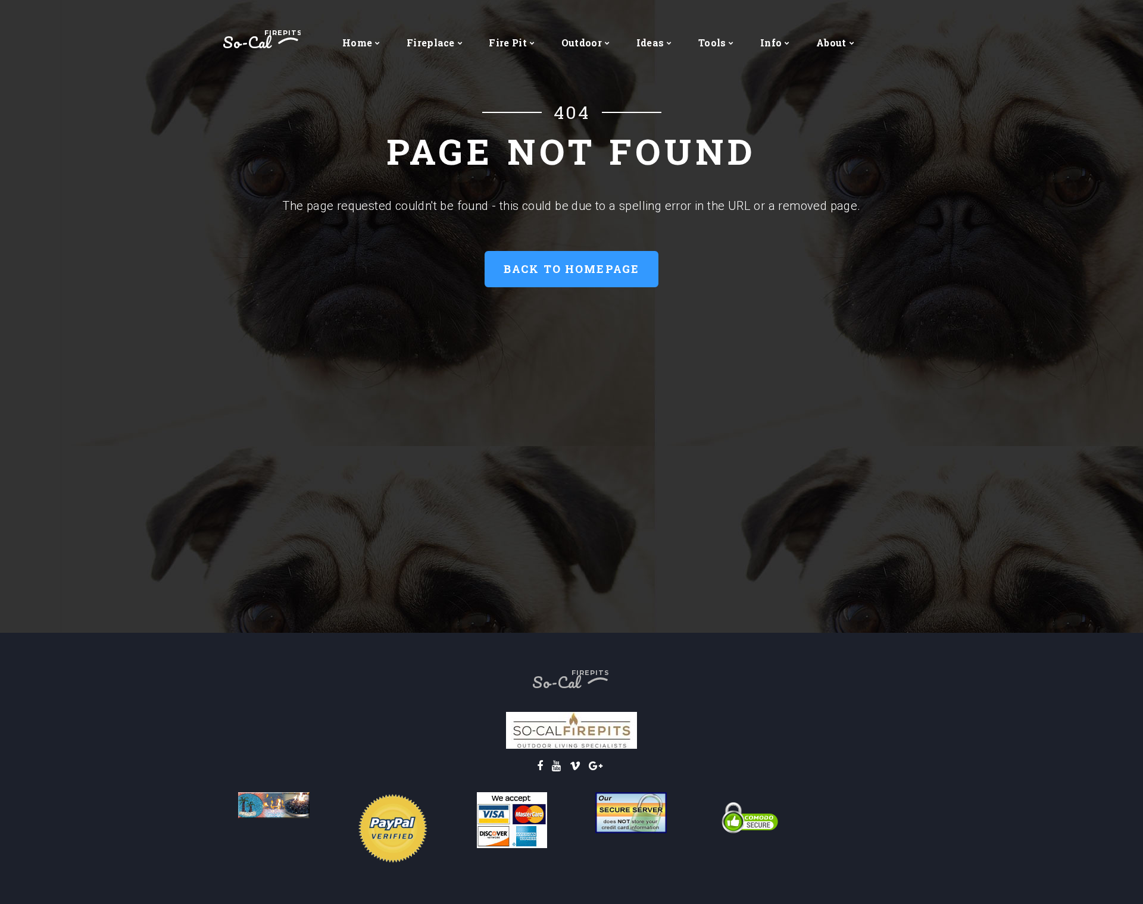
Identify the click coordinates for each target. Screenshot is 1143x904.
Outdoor (581, 42)
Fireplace (431, 42)
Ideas (650, 42)
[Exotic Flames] (274, 804)
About (831, 42)
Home (357, 42)
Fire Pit (508, 42)
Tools (712, 42)
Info (771, 42)
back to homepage (572, 269)
